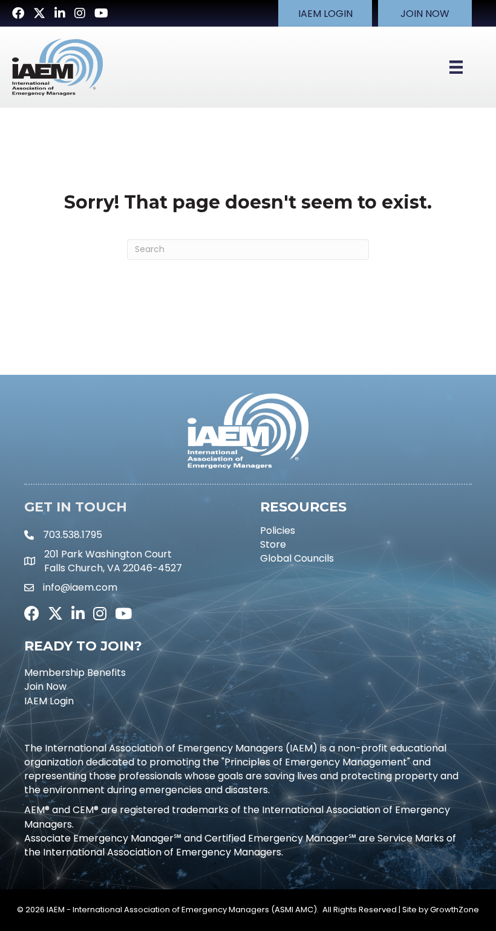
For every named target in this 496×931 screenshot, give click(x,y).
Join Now (45, 686)
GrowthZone (454, 909)
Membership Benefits (75, 673)
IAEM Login (49, 701)
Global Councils (297, 558)
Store (273, 544)
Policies (277, 530)
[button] (325, 13)
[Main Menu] (456, 67)
